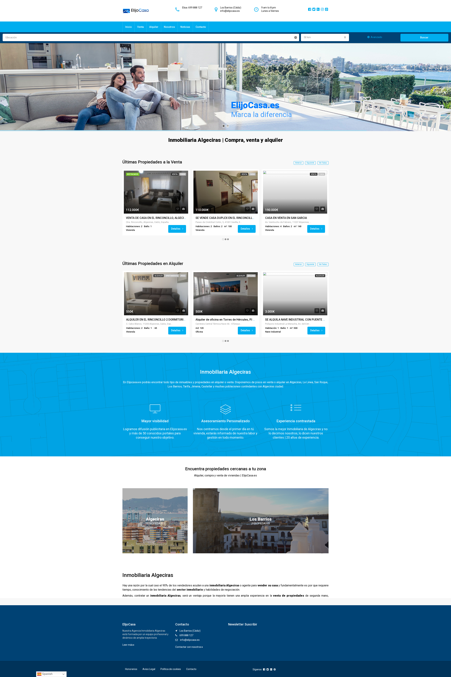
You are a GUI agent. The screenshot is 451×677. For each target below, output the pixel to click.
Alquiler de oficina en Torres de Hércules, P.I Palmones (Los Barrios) (240, 319)
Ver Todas (323, 163)
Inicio (128, 27)
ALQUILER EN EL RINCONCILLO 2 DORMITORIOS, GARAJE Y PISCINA (169, 319)
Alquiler (153, 27)
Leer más (127, 644)
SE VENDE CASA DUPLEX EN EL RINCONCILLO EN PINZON (232, 218)
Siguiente (310, 163)
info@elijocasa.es (190, 639)
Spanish (46, 673)
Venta (140, 27)
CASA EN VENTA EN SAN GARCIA (286, 218)
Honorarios (131, 669)
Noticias (185, 27)
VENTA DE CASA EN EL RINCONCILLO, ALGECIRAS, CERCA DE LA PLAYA (171, 218)
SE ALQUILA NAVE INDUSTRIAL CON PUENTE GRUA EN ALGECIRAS (307, 319)
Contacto (201, 27)
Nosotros (169, 27)
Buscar (424, 37)
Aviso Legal (149, 669)
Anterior (298, 163)
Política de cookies (170, 669)
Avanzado (376, 37)
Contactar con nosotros (188, 647)
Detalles (176, 228)
